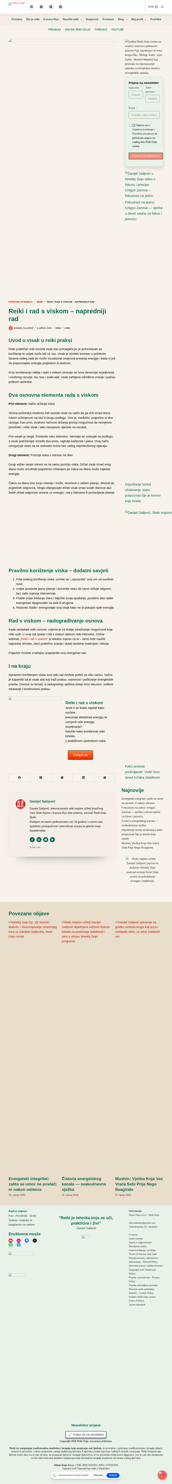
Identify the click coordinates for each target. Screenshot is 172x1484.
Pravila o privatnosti (139, 1277)
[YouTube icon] (52, 839)
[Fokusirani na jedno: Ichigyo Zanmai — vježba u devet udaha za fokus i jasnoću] (142, 185)
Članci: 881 (35, 847)
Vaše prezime (149, 89)
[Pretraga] (162, 7)
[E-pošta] (104, 777)
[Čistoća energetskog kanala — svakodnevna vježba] (86, 1046)
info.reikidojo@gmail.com (142, 1223)
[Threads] (60, 7)
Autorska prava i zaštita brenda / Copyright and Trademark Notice (146, 1269)
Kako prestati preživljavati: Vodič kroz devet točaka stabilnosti (142, 771)
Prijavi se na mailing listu (145, 155)
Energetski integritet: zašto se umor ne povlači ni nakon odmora (33, 1184)
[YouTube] (51, 7)
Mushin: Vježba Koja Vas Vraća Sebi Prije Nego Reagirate (139, 1184)
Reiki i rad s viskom (34, 639)
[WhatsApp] (62, 777)
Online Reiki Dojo (77, 29)
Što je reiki (32, 19)
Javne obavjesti (137, 1304)
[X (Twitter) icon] (45, 839)
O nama (133, 1234)
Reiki (58, 328)
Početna (17, 19)
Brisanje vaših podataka (141, 1289)
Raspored (92, 19)
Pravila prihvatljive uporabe (143, 1285)
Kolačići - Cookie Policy (141, 1293)
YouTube (117, 29)
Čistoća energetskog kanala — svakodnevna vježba (84, 1184)
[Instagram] (41, 7)
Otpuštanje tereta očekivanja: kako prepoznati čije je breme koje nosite (142, 834)
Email (132, 107)
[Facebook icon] (32, 839)
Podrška (155, 19)
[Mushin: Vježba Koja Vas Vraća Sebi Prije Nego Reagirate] (139, 1046)
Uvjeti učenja (135, 1238)
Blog (121, 19)
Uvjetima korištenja (142, 129)
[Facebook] (31, 7)
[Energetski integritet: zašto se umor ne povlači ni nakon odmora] (33, 1046)
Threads (100, 29)
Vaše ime (134, 87)
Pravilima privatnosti (143, 133)
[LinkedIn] (83, 777)
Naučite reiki (71, 19)
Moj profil (137, 19)
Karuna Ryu (51, 19)
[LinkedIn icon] (38, 839)
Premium (108, 19)
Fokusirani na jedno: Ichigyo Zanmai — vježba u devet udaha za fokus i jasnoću (141, 812)
